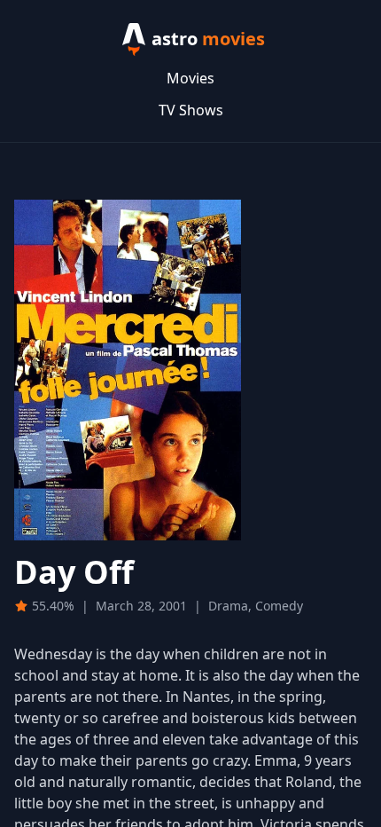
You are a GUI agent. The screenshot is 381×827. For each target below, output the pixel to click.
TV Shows (191, 110)
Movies (190, 78)
